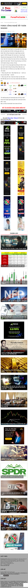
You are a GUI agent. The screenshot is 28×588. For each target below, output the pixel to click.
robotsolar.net (22, 585)
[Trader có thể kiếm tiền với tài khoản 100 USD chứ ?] (14, 488)
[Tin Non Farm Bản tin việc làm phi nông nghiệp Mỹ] (14, 294)
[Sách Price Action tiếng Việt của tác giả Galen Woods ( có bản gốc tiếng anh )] (14, 453)
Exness (2, 581)
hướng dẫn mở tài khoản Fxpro (7, 584)
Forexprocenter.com (5, 558)
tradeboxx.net (4, 585)
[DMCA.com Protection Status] (5, 576)
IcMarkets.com (17, 582)
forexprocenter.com (12, 585)
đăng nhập (7, 120)
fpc (18, 585)
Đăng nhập (10, 118)
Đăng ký (16, 118)
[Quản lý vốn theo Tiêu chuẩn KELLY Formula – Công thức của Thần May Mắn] (14, 347)
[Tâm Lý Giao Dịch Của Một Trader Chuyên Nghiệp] (14, 242)
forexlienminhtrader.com (6, 586)
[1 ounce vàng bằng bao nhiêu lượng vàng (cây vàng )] (14, 365)
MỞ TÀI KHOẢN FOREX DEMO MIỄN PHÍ (13, 107)
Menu (3, 17)
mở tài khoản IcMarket (14, 583)
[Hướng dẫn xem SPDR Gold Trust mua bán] (14, 470)
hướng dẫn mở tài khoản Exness (17, 581)
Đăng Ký (24, 7)
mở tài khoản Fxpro (19, 584)
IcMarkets (11, 582)
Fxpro (21, 583)
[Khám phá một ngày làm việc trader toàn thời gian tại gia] (14, 505)
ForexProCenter (18, 17)
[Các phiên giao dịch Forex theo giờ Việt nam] (14, 259)
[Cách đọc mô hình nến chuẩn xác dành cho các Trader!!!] (14, 277)
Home (2, 22)
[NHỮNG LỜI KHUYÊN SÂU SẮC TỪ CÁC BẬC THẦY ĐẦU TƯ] (14, 522)
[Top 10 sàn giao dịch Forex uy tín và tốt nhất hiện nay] (14, 312)
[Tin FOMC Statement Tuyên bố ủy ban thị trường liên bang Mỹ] (14, 400)
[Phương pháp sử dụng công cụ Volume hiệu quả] (14, 417)
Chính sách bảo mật (5, 565)
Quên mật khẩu (24, 11)
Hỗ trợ (16, 7)
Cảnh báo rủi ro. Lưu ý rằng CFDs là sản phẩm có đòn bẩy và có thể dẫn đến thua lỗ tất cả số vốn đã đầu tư (14, 573)
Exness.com (7, 581)
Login (26, 9)
